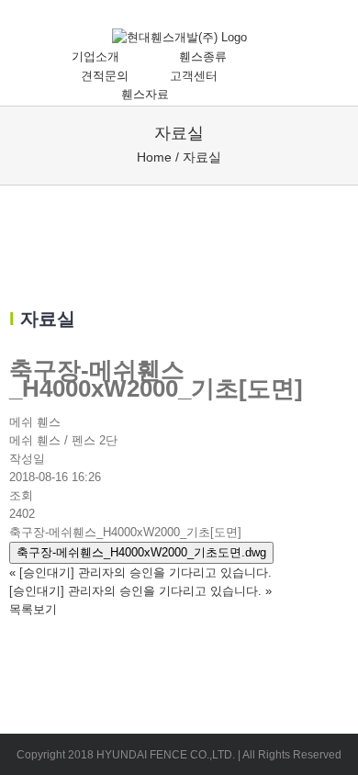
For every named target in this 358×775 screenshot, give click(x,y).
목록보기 (33, 609)
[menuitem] (105, 57)
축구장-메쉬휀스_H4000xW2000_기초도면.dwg (141, 552)
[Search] (233, 94)
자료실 (202, 157)
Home (154, 157)
